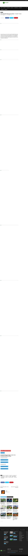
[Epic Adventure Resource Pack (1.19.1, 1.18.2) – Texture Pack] (15, 500)
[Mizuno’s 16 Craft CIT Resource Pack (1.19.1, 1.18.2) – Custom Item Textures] (3, 507)
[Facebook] (25, 0)
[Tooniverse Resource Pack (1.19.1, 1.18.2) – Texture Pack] (9, 500)
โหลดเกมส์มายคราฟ (8, 7)
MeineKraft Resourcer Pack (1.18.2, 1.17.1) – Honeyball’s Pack (9, 518)
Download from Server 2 (4, 462)
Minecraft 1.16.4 (11, 475)
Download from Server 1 (4, 459)
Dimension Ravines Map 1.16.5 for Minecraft (5, 487)
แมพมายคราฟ (2, 9)
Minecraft (4, 475)
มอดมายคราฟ (12, 7)
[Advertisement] (9, 5)
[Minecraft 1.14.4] (11, 540)
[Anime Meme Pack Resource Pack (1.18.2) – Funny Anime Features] (3, 514)
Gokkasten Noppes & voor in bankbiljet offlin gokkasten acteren (6, 542)
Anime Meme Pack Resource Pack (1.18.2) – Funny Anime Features (3, 518)
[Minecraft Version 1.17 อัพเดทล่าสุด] (11, 536)
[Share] (26, 0)
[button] (26, 7)
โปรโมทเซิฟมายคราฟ (16, 7)
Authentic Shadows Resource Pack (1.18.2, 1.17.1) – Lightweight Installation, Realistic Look (15, 518)
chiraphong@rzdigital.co (13, 552)
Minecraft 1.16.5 (14, 475)
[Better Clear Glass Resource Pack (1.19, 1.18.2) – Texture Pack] (3, 500)
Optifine (2, 452)
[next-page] (2, 521)
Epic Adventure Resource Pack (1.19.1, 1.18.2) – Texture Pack (15, 503)
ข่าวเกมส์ (7, 508)
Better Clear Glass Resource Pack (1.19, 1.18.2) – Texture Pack (3, 503)
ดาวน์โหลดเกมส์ (20, 7)
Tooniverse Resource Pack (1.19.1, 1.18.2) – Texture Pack (9, 503)
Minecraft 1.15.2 (7, 475)
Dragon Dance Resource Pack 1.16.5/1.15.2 (14, 487)
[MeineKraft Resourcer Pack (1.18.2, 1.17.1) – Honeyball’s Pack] (9, 514)
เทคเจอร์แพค (6, 9)
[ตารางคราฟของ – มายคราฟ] (11, 532)
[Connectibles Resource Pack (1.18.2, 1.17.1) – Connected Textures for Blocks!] (9, 507)
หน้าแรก (2, 7)
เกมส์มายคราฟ (4, 7)
